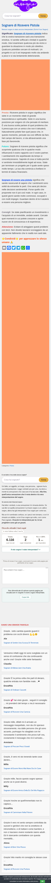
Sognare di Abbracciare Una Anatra (17, 668)
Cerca (43, 16)
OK (42, 881)
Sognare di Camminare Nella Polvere (18, 812)
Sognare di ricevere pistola (27, 33)
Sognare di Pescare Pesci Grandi (17, 746)
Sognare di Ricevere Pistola (20, 25)
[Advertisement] (25, 84)
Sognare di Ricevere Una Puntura (17, 869)
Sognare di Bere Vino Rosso (15, 847)
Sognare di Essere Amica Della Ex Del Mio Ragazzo (24, 790)
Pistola (12, 466)
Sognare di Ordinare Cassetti (15, 690)
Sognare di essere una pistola (17, 180)
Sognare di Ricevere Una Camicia (17, 712)
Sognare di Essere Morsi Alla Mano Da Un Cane (22, 768)
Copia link (25, 597)
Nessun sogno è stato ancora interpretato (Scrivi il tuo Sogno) (25, 29)
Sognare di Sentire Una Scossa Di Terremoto (21, 643)
